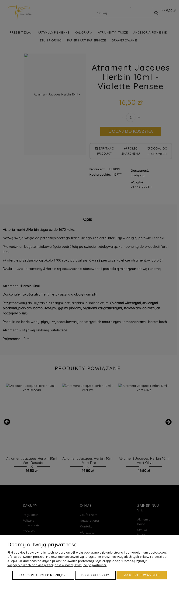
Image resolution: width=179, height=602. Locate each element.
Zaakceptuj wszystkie (142, 575)
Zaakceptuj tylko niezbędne (43, 575)
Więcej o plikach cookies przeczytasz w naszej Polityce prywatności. (57, 565)
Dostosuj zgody (95, 575)
